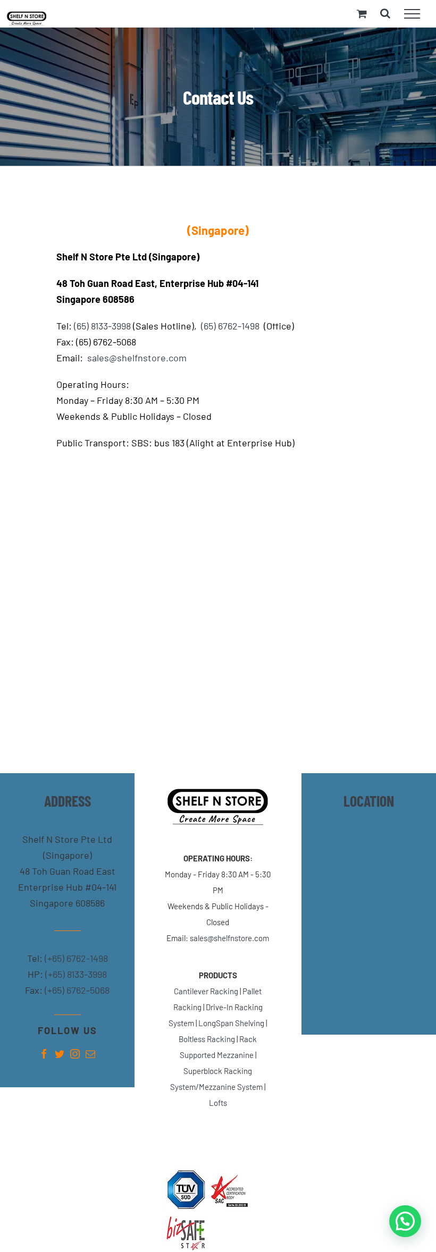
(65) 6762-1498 (230, 326)
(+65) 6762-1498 (75, 958)
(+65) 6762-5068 (76, 990)
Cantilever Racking (206, 991)
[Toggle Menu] (412, 14)
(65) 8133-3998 (102, 326)
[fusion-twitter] (59, 1054)
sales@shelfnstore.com (137, 357)
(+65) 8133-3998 (75, 974)
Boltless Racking (207, 1039)
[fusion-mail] (90, 1054)
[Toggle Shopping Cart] (362, 13)
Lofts (218, 1102)
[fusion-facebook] (44, 1054)
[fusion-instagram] (75, 1054)
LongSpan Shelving (231, 1023)
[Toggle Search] (385, 13)
